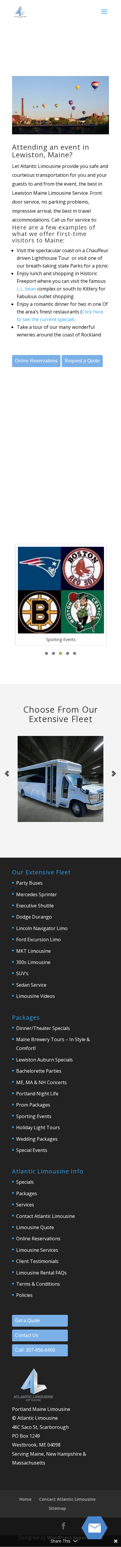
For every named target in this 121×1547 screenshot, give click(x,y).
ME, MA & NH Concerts (41, 1082)
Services (25, 1204)
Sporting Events (33, 1116)
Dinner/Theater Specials (43, 1028)
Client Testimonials (37, 1261)
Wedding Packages (37, 1139)
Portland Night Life (37, 1093)
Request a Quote (82, 360)
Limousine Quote (35, 1227)
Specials (25, 1182)
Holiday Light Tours (38, 1127)
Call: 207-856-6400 (35, 1350)
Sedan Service (31, 985)
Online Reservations (36, 360)
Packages (26, 1193)
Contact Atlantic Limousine (45, 1216)
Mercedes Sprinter (36, 894)
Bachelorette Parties (38, 1071)
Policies (24, 1295)
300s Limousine (33, 962)
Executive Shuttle (35, 905)
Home (25, 1499)
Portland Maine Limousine (41, 1409)
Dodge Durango (34, 917)
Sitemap (57, 1508)
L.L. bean (26, 288)
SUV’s (22, 973)
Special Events (31, 1150)
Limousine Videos (35, 996)
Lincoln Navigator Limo (42, 928)
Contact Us (26, 1335)
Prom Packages (33, 1105)
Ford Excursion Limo (38, 939)
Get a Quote (27, 1320)
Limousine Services (37, 1250)
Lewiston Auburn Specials (44, 1059)
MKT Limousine (33, 951)
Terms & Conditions (38, 1284)
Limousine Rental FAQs (41, 1272)
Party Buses (29, 883)
